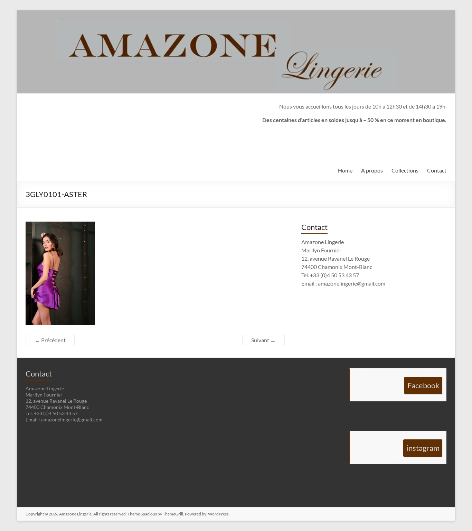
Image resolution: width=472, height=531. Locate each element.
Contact (436, 170)
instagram (423, 448)
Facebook (423, 385)
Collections (404, 170)
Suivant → (263, 340)
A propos (372, 170)
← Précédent (50, 340)
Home (345, 170)
